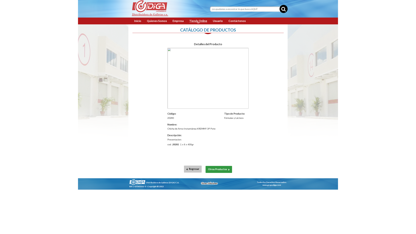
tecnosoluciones (209, 183)
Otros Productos (217, 169)
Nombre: (172, 124)
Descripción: (174, 135)
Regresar (194, 168)
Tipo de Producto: (234, 113)
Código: (171, 113)
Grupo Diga (150, 8)
